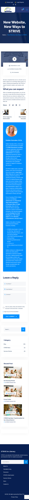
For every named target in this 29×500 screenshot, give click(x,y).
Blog (14, 344)
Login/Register (20, 2)
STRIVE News (14, 347)
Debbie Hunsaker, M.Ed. (14, 140)
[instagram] (15, 4)
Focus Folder (7, 399)
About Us (5, 466)
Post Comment (10, 316)
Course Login (10, 2)
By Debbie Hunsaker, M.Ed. (15, 69)
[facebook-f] (13, 4)
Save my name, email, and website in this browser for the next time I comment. (15, 307)
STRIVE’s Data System (8, 475)
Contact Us (5, 484)
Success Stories (14, 351)
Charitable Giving (7, 469)
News (4, 481)
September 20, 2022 (15, 65)
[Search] (23, 329)
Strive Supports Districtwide (7, 117)
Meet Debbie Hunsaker (22, 117)
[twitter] (13, 105)
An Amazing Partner (9, 380)
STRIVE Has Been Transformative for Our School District (14, 419)
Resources (5, 472)
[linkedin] (16, 105)
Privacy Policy (14, 497)
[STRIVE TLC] (8, 9)
